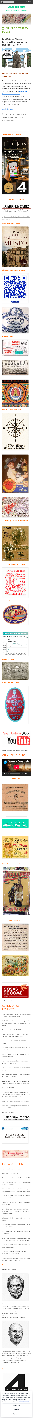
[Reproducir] (4, 774)
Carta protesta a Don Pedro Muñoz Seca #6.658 (16, 1178)
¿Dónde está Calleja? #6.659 (21, 1101)
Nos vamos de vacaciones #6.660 (11, 1169)
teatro (16, 117)
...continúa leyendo (8, 109)
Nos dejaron (11, 117)
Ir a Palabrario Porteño (8, 1112)
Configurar (16, 1414)
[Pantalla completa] (28, 774)
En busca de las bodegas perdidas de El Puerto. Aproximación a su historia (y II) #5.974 (16, 1023)
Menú (30, 2)
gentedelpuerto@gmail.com (10, 1313)
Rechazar (16, 1409)
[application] (16, 767)
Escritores (4, 117)
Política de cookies (24, 1401)
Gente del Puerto (16, 6)
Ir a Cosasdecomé (7, 1001)
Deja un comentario (9, 120)
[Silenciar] (26, 774)
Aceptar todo (16, 1405)
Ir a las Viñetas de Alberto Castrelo (16, 816)
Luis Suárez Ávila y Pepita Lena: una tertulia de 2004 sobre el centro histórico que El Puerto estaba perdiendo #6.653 (15, 1211)
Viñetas (21, 117)
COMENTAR (17, 1030)
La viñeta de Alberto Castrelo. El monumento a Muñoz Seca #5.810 (14, 42)
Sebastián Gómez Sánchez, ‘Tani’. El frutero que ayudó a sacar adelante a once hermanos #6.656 (16, 1094)
